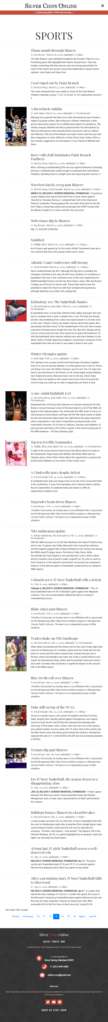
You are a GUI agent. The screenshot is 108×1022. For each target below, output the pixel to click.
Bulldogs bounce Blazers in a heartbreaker (63, 812)
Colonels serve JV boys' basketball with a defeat (66, 579)
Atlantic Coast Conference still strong (59, 262)
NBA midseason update (48, 531)
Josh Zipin (39, 113)
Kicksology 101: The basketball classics (59, 302)
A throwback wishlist (46, 109)
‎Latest (47, 941)
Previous (28, 916)
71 (44, 916)
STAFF (56, 1010)
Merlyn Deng (40, 87)
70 (38, 916)
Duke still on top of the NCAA (53, 707)
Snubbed (37, 240)
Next (81, 916)
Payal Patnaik (55, 189)
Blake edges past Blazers (49, 609)
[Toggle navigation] (103, 6)
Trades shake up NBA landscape (54, 638)
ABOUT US (47, 1010)
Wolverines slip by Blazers (50, 220)
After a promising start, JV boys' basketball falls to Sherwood (66, 880)
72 (50, 916)
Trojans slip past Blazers (49, 750)
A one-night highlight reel (51, 393)
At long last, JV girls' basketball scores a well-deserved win (64, 850)
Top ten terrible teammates (51, 442)
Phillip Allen (40, 244)
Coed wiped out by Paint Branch (55, 83)
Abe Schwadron (42, 306)
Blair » (81, 54)
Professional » (84, 113)
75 (68, 916)
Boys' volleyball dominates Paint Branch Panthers (61, 157)
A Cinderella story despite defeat (55, 472)
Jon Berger (39, 54)
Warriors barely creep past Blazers (57, 184)
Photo (55, 941)
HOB (63, 941)
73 (57, 916)
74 (62, 916)
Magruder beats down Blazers (53, 501)
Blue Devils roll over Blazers (52, 678)
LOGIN (63, 1010)
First (16, 916)
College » (83, 244)
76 (74, 916)
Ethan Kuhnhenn (43, 535)
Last (91, 916)
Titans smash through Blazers (53, 50)
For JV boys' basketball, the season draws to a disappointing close (64, 781)
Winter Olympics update (49, 354)
